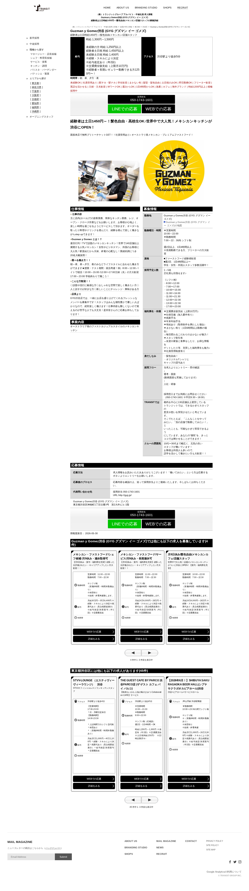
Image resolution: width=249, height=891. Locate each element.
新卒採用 (34, 38)
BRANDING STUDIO (146, 7)
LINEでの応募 (124, 109)
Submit (63, 856)
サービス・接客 (38, 61)
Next (149, 652)
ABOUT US (123, 7)
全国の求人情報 (126, 27)
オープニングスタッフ (41, 116)
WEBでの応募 (158, 109)
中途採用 (34, 43)
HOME (107, 7)
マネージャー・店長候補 (43, 54)
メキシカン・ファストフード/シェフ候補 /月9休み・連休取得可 (93, 556)
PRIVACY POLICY (214, 841)
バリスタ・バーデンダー (43, 69)
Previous (132, 652)
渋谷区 (145, 27)
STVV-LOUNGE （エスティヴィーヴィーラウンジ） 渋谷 (94, 682)
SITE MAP (211, 850)
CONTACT (191, 841)
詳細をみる (94, 638)
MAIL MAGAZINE (166, 841)
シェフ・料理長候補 (41, 58)
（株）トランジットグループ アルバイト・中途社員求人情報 (94, 27)
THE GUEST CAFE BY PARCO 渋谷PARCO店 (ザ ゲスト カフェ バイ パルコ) (141, 684)
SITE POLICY (212, 845)
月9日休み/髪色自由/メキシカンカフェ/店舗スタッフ (188, 556)
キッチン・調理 (38, 65)
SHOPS (167, 7)
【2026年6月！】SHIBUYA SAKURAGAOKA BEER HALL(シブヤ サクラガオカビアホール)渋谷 (188, 684)
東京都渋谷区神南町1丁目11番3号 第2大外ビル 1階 (101, 504)
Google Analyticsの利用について (224, 871)
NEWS (159, 847)
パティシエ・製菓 (39, 73)
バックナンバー (53, 848)
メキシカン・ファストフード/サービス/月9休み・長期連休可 (140, 556)
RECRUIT (182, 7)
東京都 (137, 27)
